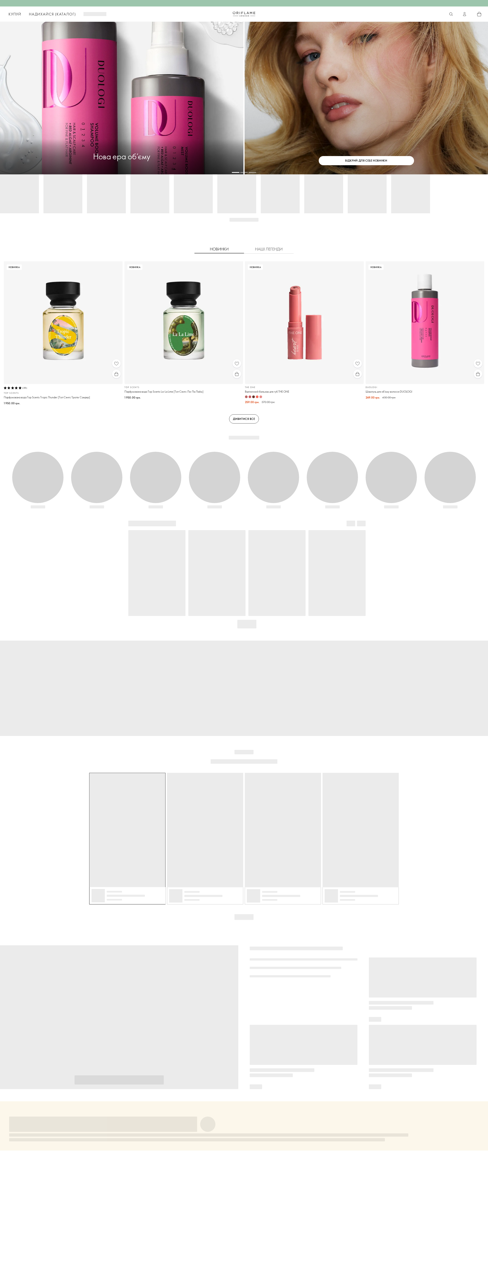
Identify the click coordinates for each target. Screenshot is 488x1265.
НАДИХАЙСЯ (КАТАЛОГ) (52, 14)
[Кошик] (479, 14)
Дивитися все (244, 419)
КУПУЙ (15, 14)
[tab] (219, 249)
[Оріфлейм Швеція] (244, 13)
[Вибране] (116, 363)
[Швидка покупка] (116, 374)
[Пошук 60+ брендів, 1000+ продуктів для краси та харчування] (451, 14)
